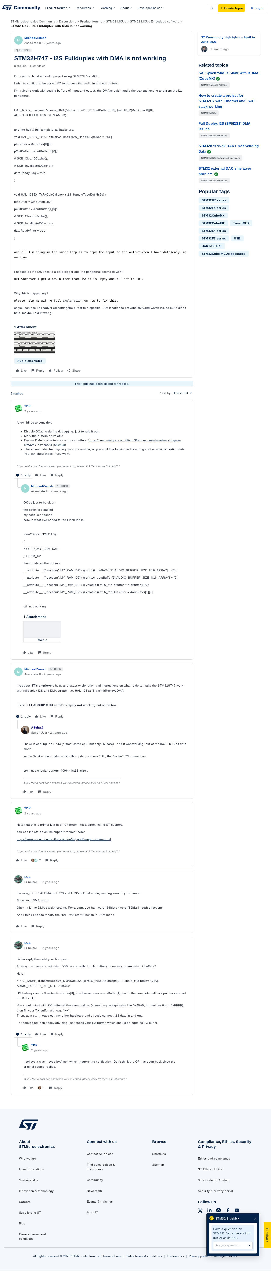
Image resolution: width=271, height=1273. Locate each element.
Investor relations (31, 1169)
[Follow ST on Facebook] (227, 1211)
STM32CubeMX (213, 215)
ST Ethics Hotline (210, 1169)
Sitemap (158, 1164)
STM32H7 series (214, 200)
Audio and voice (30, 360)
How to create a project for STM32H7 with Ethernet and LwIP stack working (227, 101)
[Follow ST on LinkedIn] (209, 1211)
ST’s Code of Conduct (214, 1180)
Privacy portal (199, 1256)
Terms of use (112, 1256)
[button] (231, 8)
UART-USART (212, 246)
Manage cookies (225, 1256)
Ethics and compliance (214, 1158)
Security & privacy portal (215, 1191)
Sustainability (28, 1180)
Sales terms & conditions (144, 1256)
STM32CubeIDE (213, 223)
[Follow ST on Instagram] (218, 1211)
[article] (102, 441)
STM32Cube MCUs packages (224, 253)
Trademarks (175, 1256)
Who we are (27, 1158)
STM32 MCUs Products (214, 135)
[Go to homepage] (45, 1129)
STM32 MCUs (116, 21)
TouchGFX (241, 223)
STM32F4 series (214, 208)
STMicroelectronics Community (33, 21)
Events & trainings (100, 1201)
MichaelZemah (35, 37)
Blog (22, 1223)
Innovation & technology (36, 1191)
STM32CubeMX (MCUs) (214, 85)
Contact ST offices (100, 1153)
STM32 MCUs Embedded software (154, 21)
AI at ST (92, 1212)
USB (237, 238)
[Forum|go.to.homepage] (21, 8)
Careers (24, 1201)
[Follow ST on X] (200, 1211)
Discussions (67, 21)
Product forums (91, 21)
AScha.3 (37, 727)
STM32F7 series (214, 238)
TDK (27, 406)
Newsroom (94, 1190)
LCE (27, 877)
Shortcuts (159, 1153)
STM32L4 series (214, 230)
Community (95, 1180)
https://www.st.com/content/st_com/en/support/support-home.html (64, 839)
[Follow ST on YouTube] (236, 1211)
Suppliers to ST (30, 1212)
